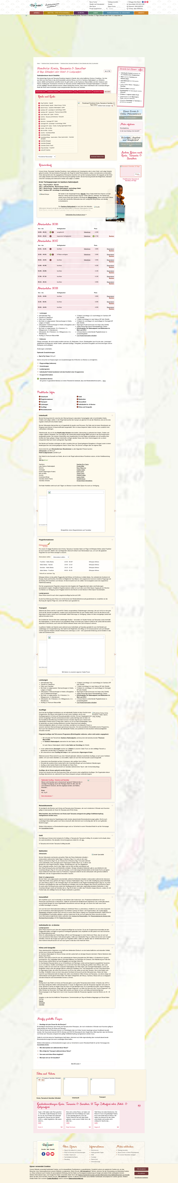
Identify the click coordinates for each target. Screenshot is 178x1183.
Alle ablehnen (141, 1173)
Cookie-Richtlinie (52, 1178)
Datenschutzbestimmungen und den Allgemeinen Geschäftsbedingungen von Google (103, 1175)
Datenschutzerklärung (76, 1178)
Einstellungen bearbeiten (141, 1177)
